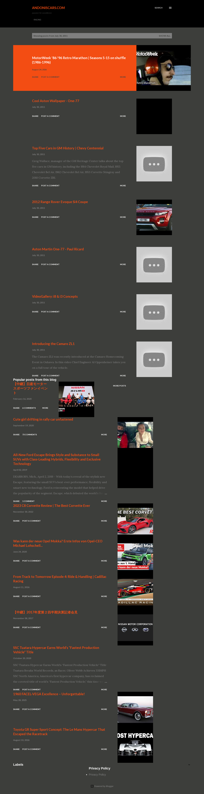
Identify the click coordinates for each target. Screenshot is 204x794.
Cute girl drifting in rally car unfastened (43, 419)
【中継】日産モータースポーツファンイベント (30, 388)
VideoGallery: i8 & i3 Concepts (55, 296)
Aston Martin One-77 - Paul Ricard (58, 249)
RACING (37, 20)
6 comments (29, 408)
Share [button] (35, 77)
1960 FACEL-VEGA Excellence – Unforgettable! (49, 694)
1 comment (28, 501)
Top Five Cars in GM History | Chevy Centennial (68, 148)
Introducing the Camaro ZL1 (53, 344)
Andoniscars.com (48, 8)
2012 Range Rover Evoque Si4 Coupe (60, 202)
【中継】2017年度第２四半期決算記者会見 (45, 612)
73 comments (29, 434)
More (123, 77)
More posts (119, 386)
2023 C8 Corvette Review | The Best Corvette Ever (51, 506)
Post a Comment (50, 77)
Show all (165, 35)
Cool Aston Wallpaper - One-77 (55, 101)
